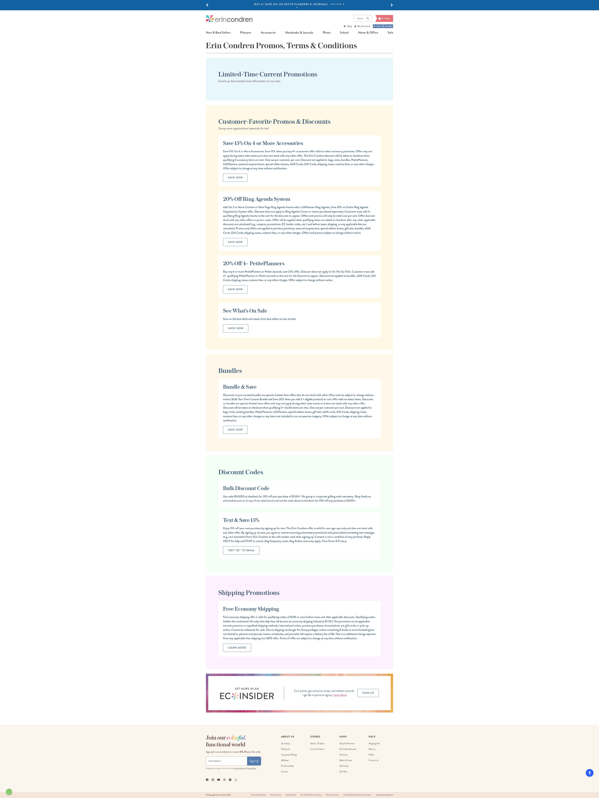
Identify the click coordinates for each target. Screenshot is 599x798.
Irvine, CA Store (317, 749)
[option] (299, 4)
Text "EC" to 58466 (241, 550)
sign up (368, 693)
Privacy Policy (275, 795)
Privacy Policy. (251, 768)
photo (326, 33)
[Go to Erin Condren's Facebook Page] (207, 779)
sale (390, 33)
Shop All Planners (346, 743)
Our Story (285, 743)
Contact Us (374, 760)
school (344, 33)
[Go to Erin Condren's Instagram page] (213, 779)
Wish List (343, 754)
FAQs (371, 754)
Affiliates (285, 760)
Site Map (343, 771)
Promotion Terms (332, 795)
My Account (363, 26)
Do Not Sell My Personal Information (357, 795)
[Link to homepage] (229, 18)
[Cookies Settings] (9, 792)
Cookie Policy (291, 795)
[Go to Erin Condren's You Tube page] (218, 779)
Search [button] (360, 18)
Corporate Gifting (289, 754)
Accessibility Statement (384, 795)
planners (245, 33)
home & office (368, 33)
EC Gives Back (287, 765)
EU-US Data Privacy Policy (311, 795)
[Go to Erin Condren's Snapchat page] (236, 779)
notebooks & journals (299, 33)
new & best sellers (218, 33)
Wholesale (285, 749)
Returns (372, 749)
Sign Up (254, 761)
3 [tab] (300, 7)
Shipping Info (374, 743)
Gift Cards (343, 765)
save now (235, 177)
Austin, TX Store (317, 743)
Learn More (237, 647)
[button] (207, 5)
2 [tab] (298, 7)
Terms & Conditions (239, 768)
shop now (235, 328)
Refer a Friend (345, 760)
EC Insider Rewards (347, 749)
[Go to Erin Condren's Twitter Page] (224, 779)
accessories (268, 33)
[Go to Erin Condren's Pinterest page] (230, 779)
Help (349, 26)
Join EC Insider (384, 26)
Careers (284, 771)
